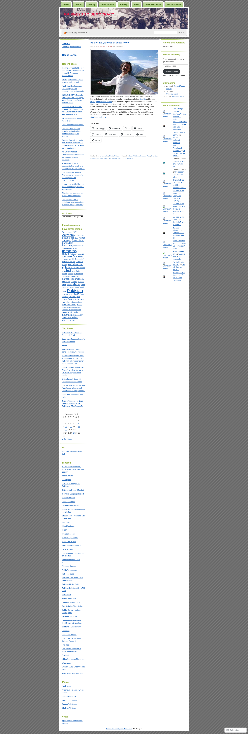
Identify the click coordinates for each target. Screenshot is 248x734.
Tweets (66, 43)
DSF (70, 256)
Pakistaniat (66, 595)
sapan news (66, 307)
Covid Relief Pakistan (70, 506)
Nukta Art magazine (69, 570)
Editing (123, 4)
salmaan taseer (69, 304)
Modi (83, 285)
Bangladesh (67, 243)
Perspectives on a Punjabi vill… (179, 164)
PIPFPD (72, 297)
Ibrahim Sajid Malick (70, 538)
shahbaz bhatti (76, 307)
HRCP (71, 264)
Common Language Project (73, 494)
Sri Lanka (76, 315)
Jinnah (70, 274)
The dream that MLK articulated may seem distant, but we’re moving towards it (73, 202)
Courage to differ (68, 502)
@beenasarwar (172, 94)
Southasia (67, 315)
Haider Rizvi (94, 158)
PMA (78, 297)
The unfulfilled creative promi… (179, 185)
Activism (68, 234)
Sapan (79, 304)
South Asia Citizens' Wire (72, 627)
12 (71, 427)
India (69, 270)
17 (66, 430)
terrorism (73, 317)
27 (74, 433)
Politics (71, 299)
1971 (75, 232)
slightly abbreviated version (101, 102)
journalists (66, 276)
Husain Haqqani (68, 534)
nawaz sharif (74, 287)
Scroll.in (143, 99)
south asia (73, 312)
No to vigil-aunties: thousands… (179, 127)
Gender (79, 261)
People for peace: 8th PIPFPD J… (177, 198)
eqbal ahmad (66, 259)
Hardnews (66, 522)
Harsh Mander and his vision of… (178, 235)
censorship (69, 248)
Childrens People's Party (141, 156)
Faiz (73, 259)
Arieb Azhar (66, 686)
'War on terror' (67, 232)
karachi (66, 278)
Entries (71, 33)
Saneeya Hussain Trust (71, 602)
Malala (69, 285)
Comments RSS (83, 33)
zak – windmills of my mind (72, 673)
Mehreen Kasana (69, 566)
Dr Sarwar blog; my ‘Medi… (179, 153)
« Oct (64, 439)
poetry (64, 299)
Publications (107, 4)
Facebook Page (178, 97)
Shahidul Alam (67, 310)
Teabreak (65, 631)
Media (76, 284)
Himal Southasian (69, 526)
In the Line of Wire (69, 542)
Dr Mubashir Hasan (75, 254)
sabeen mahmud (76, 302)
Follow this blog (171, 54)
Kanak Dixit (75, 276)
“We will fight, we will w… (179, 267)
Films (136, 4)
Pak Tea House (68, 574)
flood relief (79, 259)
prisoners (80, 299)
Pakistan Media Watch (71, 584)
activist (130, 156)
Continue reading (98, 117)
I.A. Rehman (75, 268)
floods (65, 261)
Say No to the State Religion (73, 606)
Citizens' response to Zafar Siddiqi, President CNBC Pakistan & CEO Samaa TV (72, 403)
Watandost (66, 663)
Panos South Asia (69, 598)
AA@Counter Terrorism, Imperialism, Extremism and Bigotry (73, 469)
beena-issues (67, 476)
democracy (69, 251)
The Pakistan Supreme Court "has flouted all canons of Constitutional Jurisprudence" (73, 388)
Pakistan (75, 290)
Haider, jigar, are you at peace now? (109, 42)
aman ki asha (69, 237)
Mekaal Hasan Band (70, 696)
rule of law (66, 302)
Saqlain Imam (116, 158)
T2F (81, 315)
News (64, 291)
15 (79, 427)
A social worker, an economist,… (179, 256)
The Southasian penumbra (179, 277)
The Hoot (65, 645)
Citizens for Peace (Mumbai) (73, 490)
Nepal (81, 287)
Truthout (65, 655)
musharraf (65, 287)
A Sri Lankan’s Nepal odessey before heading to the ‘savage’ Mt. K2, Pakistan (73, 166)
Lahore (74, 282)
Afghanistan (79, 235)
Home (66, 4)
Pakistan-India (67, 294)
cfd (76, 248)
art (77, 238)
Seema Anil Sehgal (69, 704)
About (78, 4)
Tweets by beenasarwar (71, 47)
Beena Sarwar (69, 55)
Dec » (69, 439)
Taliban (65, 317)
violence (65, 320)
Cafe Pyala (66, 480)
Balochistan (78, 240)
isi (74, 271)
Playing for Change (69, 700)
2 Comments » (128, 158)
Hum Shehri (104, 158)
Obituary (117, 156)
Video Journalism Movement (73, 659)
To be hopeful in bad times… (73, 125)
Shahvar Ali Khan (69, 708)
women (72, 320)
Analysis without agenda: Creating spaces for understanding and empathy (73, 88)
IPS (110, 158)
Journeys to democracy (88, 14)
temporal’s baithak (69, 635)
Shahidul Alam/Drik (69, 617)
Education (78, 256)
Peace (75, 294)
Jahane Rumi (67, 549)
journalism (78, 273)
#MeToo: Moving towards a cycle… (179, 116)
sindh (74, 310)
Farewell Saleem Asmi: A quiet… (179, 246)
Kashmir (74, 279)
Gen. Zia (71, 262)
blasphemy (68, 245)
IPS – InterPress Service (71, 546)
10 (66, 427)
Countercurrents (68, 498)
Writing (91, 4)
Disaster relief (174, 4)
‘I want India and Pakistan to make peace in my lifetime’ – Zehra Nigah (73, 186)
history (64, 265)
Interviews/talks (153, 4)
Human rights (103, 156)
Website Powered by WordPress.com (119, 729)
